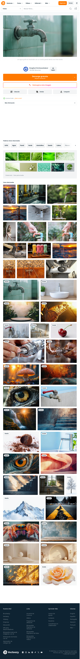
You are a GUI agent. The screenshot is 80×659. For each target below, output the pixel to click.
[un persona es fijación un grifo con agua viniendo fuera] (23, 350)
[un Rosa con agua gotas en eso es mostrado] (59, 574)
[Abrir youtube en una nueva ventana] (41, 651)
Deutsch (71, 621)
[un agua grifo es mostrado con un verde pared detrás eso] (21, 289)
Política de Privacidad (69, 652)
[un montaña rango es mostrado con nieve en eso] (23, 507)
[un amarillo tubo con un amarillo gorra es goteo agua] (31, 193)
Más (46, 3)
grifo (6, 144)
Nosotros (50, 620)
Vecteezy (6, 616)
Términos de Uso (56, 652)
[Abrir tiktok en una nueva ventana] (35, 651)
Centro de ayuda (51, 613)
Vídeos (28, 3)
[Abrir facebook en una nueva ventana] (23, 651)
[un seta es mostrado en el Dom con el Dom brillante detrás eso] (21, 374)
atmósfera (40, 144)
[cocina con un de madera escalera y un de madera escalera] (51, 484)
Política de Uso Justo (68, 653)
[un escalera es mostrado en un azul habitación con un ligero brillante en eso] (57, 418)
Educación (6, 624)
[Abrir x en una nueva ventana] (38, 651)
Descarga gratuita (40, 77)
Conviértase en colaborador (52, 624)
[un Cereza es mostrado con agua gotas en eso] (64, 330)
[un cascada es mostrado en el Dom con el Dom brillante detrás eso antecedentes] (19, 418)
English (71, 613)
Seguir (53, 70)
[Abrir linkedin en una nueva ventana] (29, 651)
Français (71, 624)
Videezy (5, 618)
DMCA (28, 617)
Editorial (37, 3)
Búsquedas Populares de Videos (30, 638)
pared (22, 144)
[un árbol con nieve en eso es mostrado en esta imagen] (71, 484)
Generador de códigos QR (7, 641)
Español (71, 616)
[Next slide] (72, 144)
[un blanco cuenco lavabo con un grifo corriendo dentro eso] (59, 289)
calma (59, 144)
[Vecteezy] (3, 3)
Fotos (19, 3)
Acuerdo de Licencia (30, 613)
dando (50, 144)
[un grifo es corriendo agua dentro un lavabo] (59, 441)
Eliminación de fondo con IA (8, 637)
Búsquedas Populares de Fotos (30, 632)
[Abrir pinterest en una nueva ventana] (32, 651)
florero (67, 144)
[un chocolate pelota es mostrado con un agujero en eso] (21, 441)
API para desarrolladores (8, 628)
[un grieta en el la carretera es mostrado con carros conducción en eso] (61, 507)
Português (72, 618)
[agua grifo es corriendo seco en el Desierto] (9, 193)
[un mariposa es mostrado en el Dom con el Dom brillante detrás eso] (59, 311)
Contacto (50, 617)
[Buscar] (70, 8)
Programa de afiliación (30, 621)
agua (14, 144)
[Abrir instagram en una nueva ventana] (26, 651)
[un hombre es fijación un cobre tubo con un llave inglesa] (61, 350)
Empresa (6, 621)
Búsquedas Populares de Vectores (30, 626)
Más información (10, 102)
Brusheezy (6, 613)
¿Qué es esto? (18, 98)
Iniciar (71, 3)
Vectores (9, 3)
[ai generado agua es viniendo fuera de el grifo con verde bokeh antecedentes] (64, 212)
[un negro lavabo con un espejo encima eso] (61, 268)
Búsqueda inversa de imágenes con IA (9, 632)
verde (30, 144)
